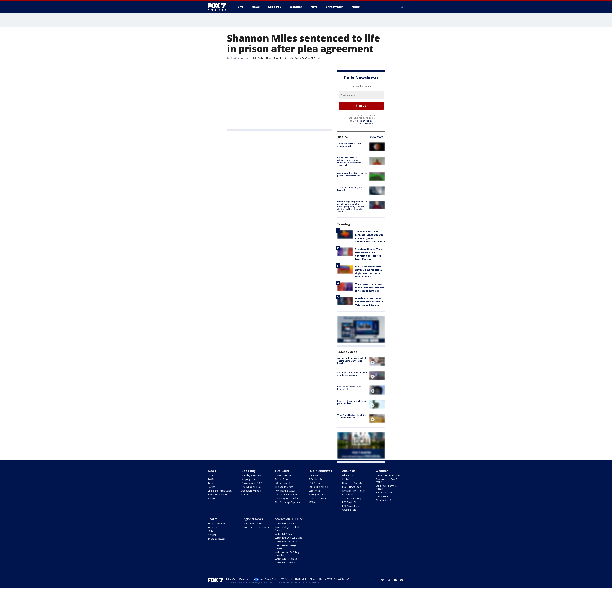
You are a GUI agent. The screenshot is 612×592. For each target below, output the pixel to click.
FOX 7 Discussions (318, 498)
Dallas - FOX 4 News (252, 523)
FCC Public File (349, 502)
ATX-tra (312, 502)
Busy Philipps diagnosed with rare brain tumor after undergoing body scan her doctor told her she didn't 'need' (352, 206)
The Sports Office (284, 486)
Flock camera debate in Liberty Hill (349, 388)
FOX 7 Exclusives (320, 471)
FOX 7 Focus (315, 482)
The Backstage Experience (288, 502)
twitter (382, 580)
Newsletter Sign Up (352, 482)
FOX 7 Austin (257, 58)
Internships (347, 494)
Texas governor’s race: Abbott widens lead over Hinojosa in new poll (370, 287)
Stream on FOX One (289, 519)
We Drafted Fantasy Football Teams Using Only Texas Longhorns (351, 361)
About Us (348, 471)
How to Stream (283, 475)
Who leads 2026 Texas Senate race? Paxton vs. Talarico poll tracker (369, 301)
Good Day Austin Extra (286, 494)
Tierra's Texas (282, 479)
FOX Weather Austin (285, 490)
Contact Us (348, 479)
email (401, 580)
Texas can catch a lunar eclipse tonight (349, 144)
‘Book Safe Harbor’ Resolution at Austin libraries (352, 416)
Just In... (343, 137)
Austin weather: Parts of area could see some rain (352, 373)
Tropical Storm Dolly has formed (349, 188)
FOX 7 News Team (352, 486)
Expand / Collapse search (402, 6)
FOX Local (282, 471)
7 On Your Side (316, 479)
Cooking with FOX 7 (251, 482)
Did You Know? (383, 500)
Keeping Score (248, 479)
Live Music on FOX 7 (251, 486)
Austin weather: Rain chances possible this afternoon (352, 174)
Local (210, 475)
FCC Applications (350, 505)
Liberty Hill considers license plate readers (351, 402)
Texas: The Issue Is (318, 486)
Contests (246, 494)
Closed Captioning (351, 498)
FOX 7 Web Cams (385, 492)
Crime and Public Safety (220, 490)
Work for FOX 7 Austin (353, 490)
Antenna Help (349, 509)
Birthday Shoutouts (251, 475)
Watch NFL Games (284, 523)
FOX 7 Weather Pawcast (388, 475)
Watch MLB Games (285, 533)
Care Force (314, 490)
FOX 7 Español (282, 482)
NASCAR (212, 534)
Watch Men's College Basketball (286, 547)
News (268, 58)
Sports (212, 519)
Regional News (252, 519)
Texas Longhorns (217, 523)
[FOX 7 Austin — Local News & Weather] (218, 7)
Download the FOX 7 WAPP (386, 481)
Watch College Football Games (287, 529)
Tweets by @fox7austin (351, 466)
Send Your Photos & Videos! (386, 487)
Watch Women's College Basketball (287, 553)
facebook (376, 580)
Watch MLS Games (285, 562)
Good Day (248, 471)
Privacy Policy (364, 120)
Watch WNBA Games (286, 558)
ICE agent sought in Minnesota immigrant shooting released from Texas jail (349, 161)
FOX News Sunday (217, 494)
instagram (388, 580)
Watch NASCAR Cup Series (288, 537)
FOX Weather (382, 496)
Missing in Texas (317, 494)
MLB (210, 531)
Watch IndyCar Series (286, 541)
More (355, 7)
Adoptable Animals (251, 490)
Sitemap (212, 498)
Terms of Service (363, 123)
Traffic (211, 479)
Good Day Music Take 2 (287, 498)
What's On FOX (350, 475)
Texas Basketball (216, 538)
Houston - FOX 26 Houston (255, 527)
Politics (211, 486)
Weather (382, 471)
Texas (211, 482)
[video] (377, 361)
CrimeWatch (315, 475)
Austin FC (213, 527)
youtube (395, 580)
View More (376, 137)
